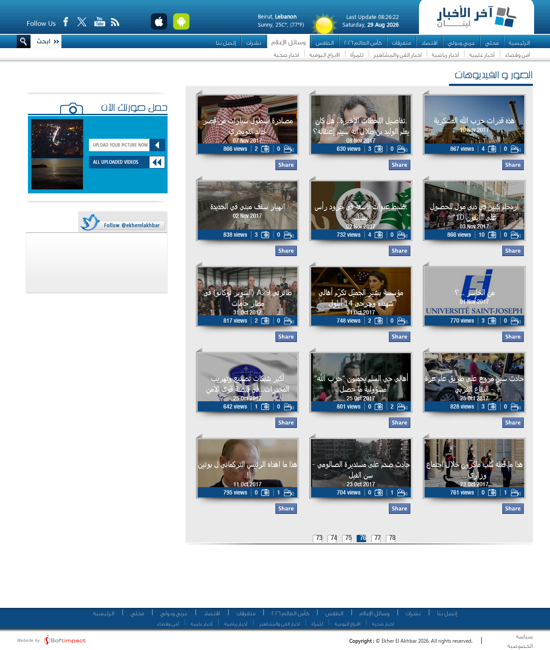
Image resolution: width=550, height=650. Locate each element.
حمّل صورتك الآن (134, 108)
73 (319, 538)
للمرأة (357, 55)
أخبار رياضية (445, 55)
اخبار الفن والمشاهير (398, 55)
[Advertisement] (356, 580)
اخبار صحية (286, 55)
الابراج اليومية (324, 55)
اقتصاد (429, 43)
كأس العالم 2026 (363, 43)
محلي (491, 43)
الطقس (325, 43)
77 (378, 538)
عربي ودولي (461, 43)
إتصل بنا (226, 43)
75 (348, 538)
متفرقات (401, 43)
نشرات (253, 43)
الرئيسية (519, 43)
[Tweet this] (122, 222)
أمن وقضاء (517, 55)
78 (392, 538)
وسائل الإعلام (289, 42)
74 (334, 538)
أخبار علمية (482, 55)
